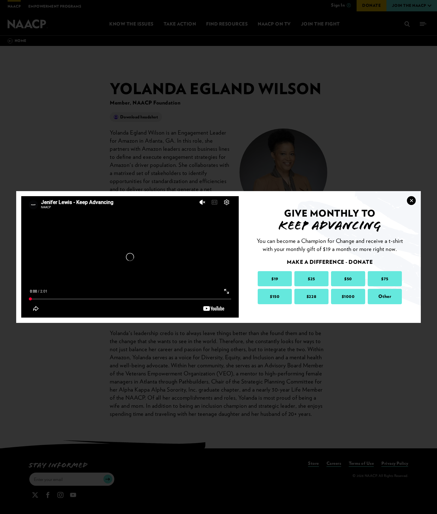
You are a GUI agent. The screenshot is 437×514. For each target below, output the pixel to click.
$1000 (348, 296)
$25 (311, 278)
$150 (274, 296)
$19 (274, 278)
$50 (348, 278)
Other (384, 296)
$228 (311, 296)
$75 (384, 278)
